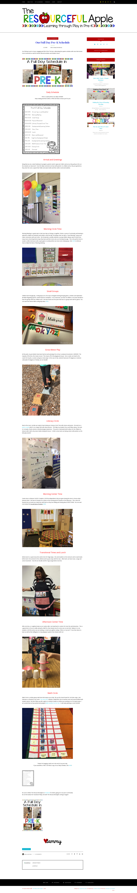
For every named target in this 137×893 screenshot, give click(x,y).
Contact (59, 2)
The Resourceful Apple (38, 888)
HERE (73, 241)
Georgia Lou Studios (110, 888)
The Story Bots (44, 699)
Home (23, 2)
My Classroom (39, 2)
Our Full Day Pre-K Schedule (53, 42)
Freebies (47, 2)
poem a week (25, 427)
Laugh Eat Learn (83, 888)
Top (113, 890)
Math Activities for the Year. (53, 703)
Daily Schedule (52, 38)
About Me (30, 2)
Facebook (47, 792)
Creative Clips (97, 888)
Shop (53, 2)
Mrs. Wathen (28, 854)
